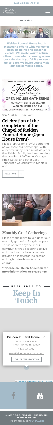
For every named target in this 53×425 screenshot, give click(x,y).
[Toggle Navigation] (38, 19)
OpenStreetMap (46, 381)
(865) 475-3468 (31, 3)
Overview (26, 20)
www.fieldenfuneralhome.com (26, 353)
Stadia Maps (21, 381)
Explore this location (27, 359)
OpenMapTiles (33, 381)
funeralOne (37, 421)
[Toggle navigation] (48, 11)
